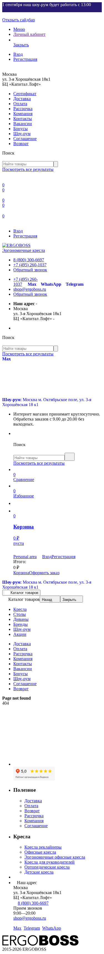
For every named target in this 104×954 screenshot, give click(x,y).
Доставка (22, 98)
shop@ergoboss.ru (29, 289)
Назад (47, 600)
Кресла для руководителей (49, 862)
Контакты (22, 118)
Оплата (20, 103)
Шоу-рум (22, 133)
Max (32, 284)
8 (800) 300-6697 (28, 259)
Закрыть (69, 600)
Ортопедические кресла (47, 867)
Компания (22, 113)
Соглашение (25, 138)
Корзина (21, 572)
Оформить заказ (44, 572)
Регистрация (25, 59)
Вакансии (22, 123)
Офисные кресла (40, 852)
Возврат (21, 143)
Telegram (74, 284)
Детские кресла (39, 872)
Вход (18, 54)
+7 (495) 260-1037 (30, 264)
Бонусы (20, 128)
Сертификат (24, 93)
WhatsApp (51, 284)
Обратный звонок (30, 269)
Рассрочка (22, 108)
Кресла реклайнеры (43, 847)
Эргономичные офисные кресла (54, 857)
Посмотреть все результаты (28, 169)
